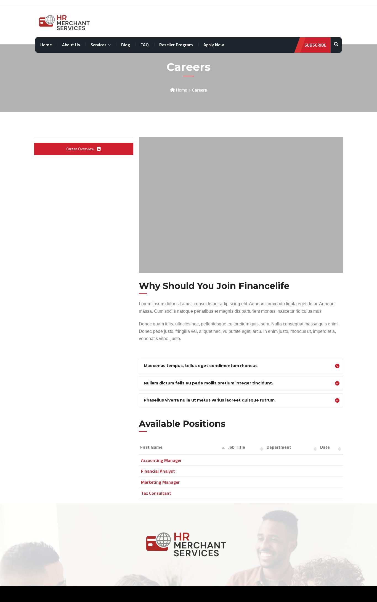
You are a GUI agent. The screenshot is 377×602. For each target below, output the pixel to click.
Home (46, 44)
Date (325, 447)
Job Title (236, 447)
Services (99, 44)
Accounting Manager (161, 460)
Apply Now (213, 44)
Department (279, 447)
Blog (125, 44)
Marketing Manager (160, 482)
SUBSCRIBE (315, 45)
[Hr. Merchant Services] (66, 21)
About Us (71, 44)
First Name (151, 447)
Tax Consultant (156, 493)
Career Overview (80, 149)
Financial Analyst (158, 471)
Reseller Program (176, 44)
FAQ (144, 44)
